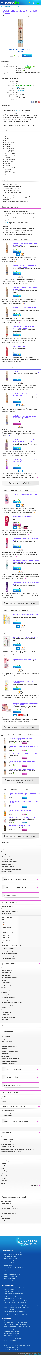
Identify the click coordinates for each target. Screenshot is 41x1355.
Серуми (3, 980)
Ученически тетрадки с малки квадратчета (14, 1206)
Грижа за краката (6, 1041)
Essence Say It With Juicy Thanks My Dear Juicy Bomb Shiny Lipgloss (20, 1295)
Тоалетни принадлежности (9, 1061)
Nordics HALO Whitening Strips (11, 1291)
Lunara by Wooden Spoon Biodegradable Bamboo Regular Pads (20, 1304)
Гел (4, 930)
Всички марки (35, 1185)
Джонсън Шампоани (7, 1146)
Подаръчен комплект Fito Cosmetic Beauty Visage (16, 1307)
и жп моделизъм (12, 1271)
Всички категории (34, 1128)
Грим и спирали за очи (8, 906)
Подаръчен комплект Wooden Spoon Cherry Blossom (17, 1287)
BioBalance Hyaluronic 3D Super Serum (13, 1298)
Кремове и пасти (8, 932)
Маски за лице (5, 982)
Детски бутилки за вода (8, 1213)
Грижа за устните (6, 1000)
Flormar (3, 1178)
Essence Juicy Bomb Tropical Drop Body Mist (14, 1313)
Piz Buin (3, 854)
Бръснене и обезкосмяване (9, 1051)
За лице (3, 1096)
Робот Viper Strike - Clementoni (11, 1328)
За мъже (4, 1010)
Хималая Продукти (7, 864)
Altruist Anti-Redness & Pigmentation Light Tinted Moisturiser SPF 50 (21, 1305)
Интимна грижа (6, 1053)
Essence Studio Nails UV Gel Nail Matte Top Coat (15, 1300)
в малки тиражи (12, 1274)
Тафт (2, 852)
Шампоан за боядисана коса (9, 857)
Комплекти (4, 1019)
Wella (17, 87)
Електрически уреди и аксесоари (11, 945)
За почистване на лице (8, 968)
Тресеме (3, 1137)
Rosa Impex (4, 1166)
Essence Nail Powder (9, 1289)
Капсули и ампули (7, 985)
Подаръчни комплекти (8, 1063)
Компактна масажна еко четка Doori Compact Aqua (17, 1326)
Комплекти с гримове (8, 958)
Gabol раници (5, 1221)
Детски (8, 1265)
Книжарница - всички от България (14, 1253)
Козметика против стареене (9, 977)
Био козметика (5, 1015)
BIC (2, 1173)
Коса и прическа (6, 914)
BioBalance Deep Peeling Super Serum (13, 1293)
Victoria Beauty (5, 1176)
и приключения (10, 1276)
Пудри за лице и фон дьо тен (10, 911)
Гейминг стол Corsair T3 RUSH (11, 1331)
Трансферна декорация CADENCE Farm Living (15, 1322)
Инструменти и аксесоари (9, 943)
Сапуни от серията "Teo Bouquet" (11, 1151)
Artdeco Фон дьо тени (7, 866)
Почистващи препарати (10, 1256)
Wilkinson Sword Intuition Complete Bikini (14, 1311)
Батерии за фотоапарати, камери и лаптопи (15, 1281)
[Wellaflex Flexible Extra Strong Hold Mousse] (20, 33)
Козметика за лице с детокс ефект (11, 869)
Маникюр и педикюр (7, 948)
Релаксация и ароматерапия (10, 1058)
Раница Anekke (5, 1218)
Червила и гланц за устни (9, 909)
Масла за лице (5, 990)
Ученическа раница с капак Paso (12, 1349)
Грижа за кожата (6, 1034)
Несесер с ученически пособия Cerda (13, 1337)
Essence (3, 1163)
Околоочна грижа (6, 970)
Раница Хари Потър (7, 1211)
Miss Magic (4, 1171)
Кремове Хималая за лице (9, 862)
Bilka (2, 849)
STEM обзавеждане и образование (12, 1269)
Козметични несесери (8, 956)
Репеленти (4, 1049)
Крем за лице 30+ (6, 859)
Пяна (18, 6)
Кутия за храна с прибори (10, 1335)
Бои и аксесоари (7, 917)
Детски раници (6, 1201)
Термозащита (6, 940)
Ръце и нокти (5, 1044)
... (12, 6)
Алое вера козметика (7, 1144)
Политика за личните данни (34, 1354)
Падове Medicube (6, 1142)
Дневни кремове (6, 973)
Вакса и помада (7, 927)
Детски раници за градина (9, 1216)
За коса (3, 1101)
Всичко (12, 1272)
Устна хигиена (5, 1056)
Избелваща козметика (8, 997)
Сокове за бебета (6, 871)
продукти (10, 1262)
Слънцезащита (6, 1012)
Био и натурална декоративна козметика (14, 951)
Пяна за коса (20, 90)
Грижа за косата (6, 1029)
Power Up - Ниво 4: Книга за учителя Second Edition (17, 1345)
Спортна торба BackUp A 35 (11, 1347)
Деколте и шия (5, 1007)
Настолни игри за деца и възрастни (13, 1254)
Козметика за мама (7, 1115)
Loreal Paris (4, 1181)
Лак (4, 922)
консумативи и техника (11, 1258)
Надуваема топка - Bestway (10, 1329)
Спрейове (6, 937)
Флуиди (3, 987)
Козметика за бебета (7, 1110)
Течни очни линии (7, 1139)
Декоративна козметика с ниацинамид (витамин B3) (17, 1149)
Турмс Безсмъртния (9, 1344)
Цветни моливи (6, 1203)
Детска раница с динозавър (9, 1208)
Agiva (3, 1183)
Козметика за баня (7, 1031)
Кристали (6, 935)
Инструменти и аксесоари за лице (11, 1002)
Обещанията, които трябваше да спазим (14, 1320)
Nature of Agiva (5, 1161)
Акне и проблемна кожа (8, 995)
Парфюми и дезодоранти (9, 1046)
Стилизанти (5, 919)
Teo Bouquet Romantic (9, 1309)
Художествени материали (10, 1260)
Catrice (3, 1168)
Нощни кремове (6, 975)
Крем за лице (5, 847)
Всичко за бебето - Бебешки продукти (13, 1267)
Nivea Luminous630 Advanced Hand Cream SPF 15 (16, 1324)
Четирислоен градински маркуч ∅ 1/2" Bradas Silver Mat (18, 1342)
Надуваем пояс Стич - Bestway (11, 1333)
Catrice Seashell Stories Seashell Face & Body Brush (16, 1314)
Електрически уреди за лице (10, 1005)
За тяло (3, 1099)
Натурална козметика (8, 1017)
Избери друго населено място (31, 65)
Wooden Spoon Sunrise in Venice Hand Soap (15, 1302)
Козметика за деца (7, 1113)
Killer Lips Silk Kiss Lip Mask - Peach (12, 1296)
